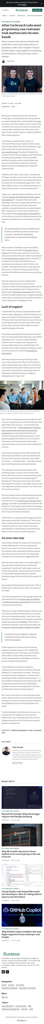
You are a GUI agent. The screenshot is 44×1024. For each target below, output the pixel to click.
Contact (12, 15)
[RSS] (7, 971)
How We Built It (8, 1006)
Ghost (30, 1017)
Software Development (11, 22)
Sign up (5, 997)
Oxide (31, 730)
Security (24, 1009)
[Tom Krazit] (3, 61)
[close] (41, 3)
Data (31, 1009)
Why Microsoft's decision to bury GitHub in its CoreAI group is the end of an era (21, 854)
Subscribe (37, 10)
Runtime (14, 1017)
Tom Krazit (10, 61)
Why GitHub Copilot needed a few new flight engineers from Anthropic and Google (21, 934)
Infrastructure (20, 1006)
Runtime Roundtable (35, 15)
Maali (35, 1017)
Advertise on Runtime (27, 988)
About (5, 15)
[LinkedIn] (3, 971)
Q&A (29, 1006)
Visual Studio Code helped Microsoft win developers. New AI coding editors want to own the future (22, 894)
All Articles (21, 15)
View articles (17, 762)
